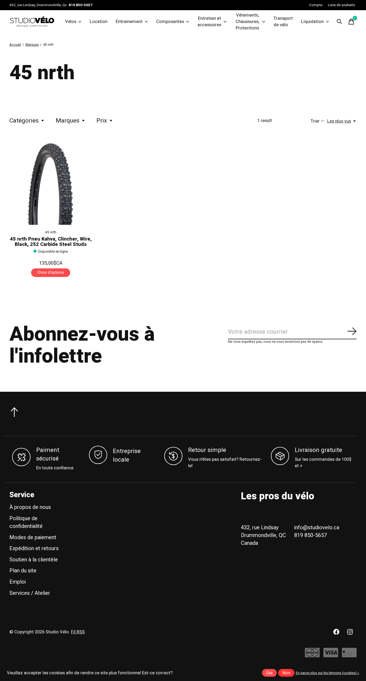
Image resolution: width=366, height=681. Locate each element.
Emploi (17, 582)
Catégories (24, 120)
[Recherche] (339, 21)
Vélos (70, 21)
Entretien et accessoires (209, 21)
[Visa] (330, 655)
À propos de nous (30, 507)
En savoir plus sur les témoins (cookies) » (327, 673)
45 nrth (50, 232)
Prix (101, 120)
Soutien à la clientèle (33, 560)
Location (98, 21)
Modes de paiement (32, 537)
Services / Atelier (29, 593)
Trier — (317, 121)
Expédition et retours (34, 548)
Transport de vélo (283, 21)
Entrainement (129, 21)
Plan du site (22, 571)
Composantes (170, 21)
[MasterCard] (312, 655)
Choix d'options (50, 272)
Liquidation (312, 21)
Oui (269, 673)
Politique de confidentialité (26, 522)
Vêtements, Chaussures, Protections (247, 21)
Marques (67, 120)
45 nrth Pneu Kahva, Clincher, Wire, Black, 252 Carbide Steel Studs (51, 241)
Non (286, 673)
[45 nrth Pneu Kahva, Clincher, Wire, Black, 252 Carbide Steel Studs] (50, 183)
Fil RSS (78, 632)
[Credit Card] (349, 655)
